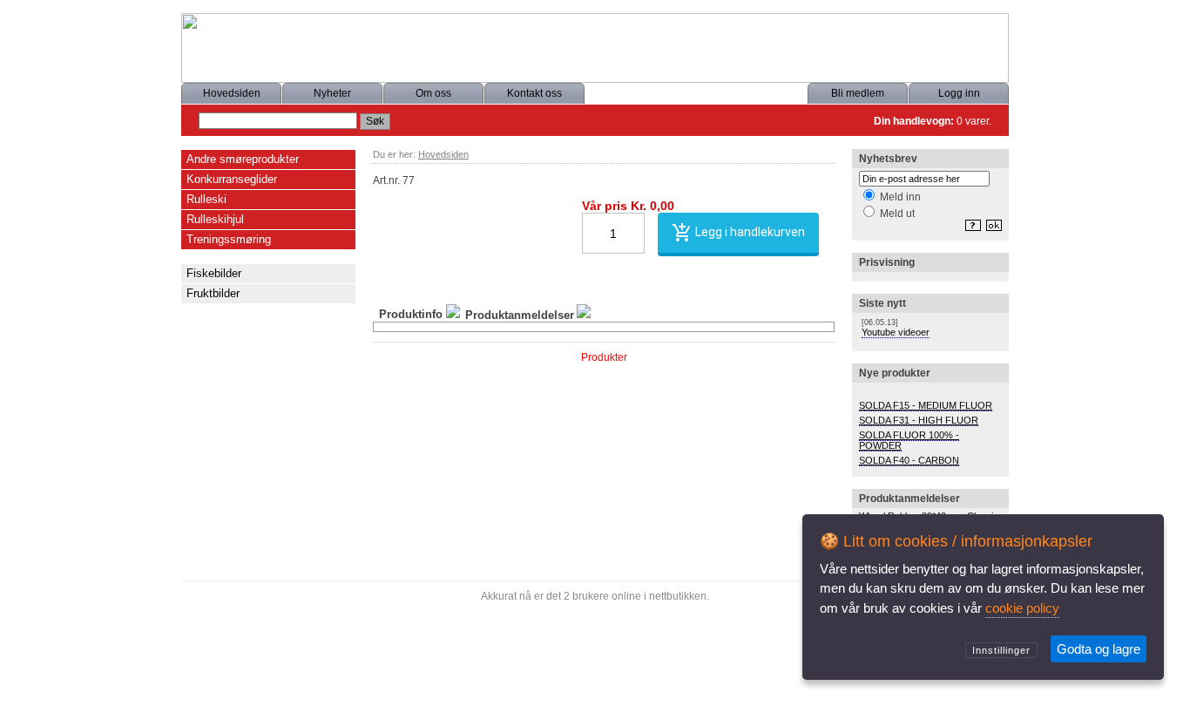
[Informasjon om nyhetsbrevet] (970, 230)
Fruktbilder (213, 293)
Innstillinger (1001, 650)
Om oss (433, 93)
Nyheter (332, 93)
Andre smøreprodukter (242, 159)
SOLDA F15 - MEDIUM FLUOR (925, 405)
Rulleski (206, 199)
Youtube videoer (896, 332)
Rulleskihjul (215, 219)
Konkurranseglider (231, 179)
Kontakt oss (534, 93)
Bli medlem (857, 93)
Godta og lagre (1098, 649)
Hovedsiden (231, 93)
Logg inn (959, 93)
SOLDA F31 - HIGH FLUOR (918, 420)
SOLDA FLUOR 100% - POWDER (909, 440)
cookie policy (1022, 608)
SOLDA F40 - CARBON (909, 460)
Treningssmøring (228, 239)
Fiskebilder (213, 273)
